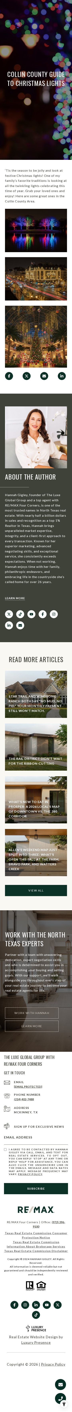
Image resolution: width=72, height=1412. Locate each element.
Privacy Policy (30, 1174)
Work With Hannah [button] (31, 1013)
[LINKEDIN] (9, 625)
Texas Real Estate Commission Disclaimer (36, 1251)
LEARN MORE (15, 598)
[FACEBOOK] (43, 614)
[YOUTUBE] (31, 614)
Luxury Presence (36, 1342)
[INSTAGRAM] (54, 614)
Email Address (18, 1137)
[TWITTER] (9, 614)
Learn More (32, 1026)
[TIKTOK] (20, 614)
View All (36, 890)
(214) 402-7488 (24, 1099)
